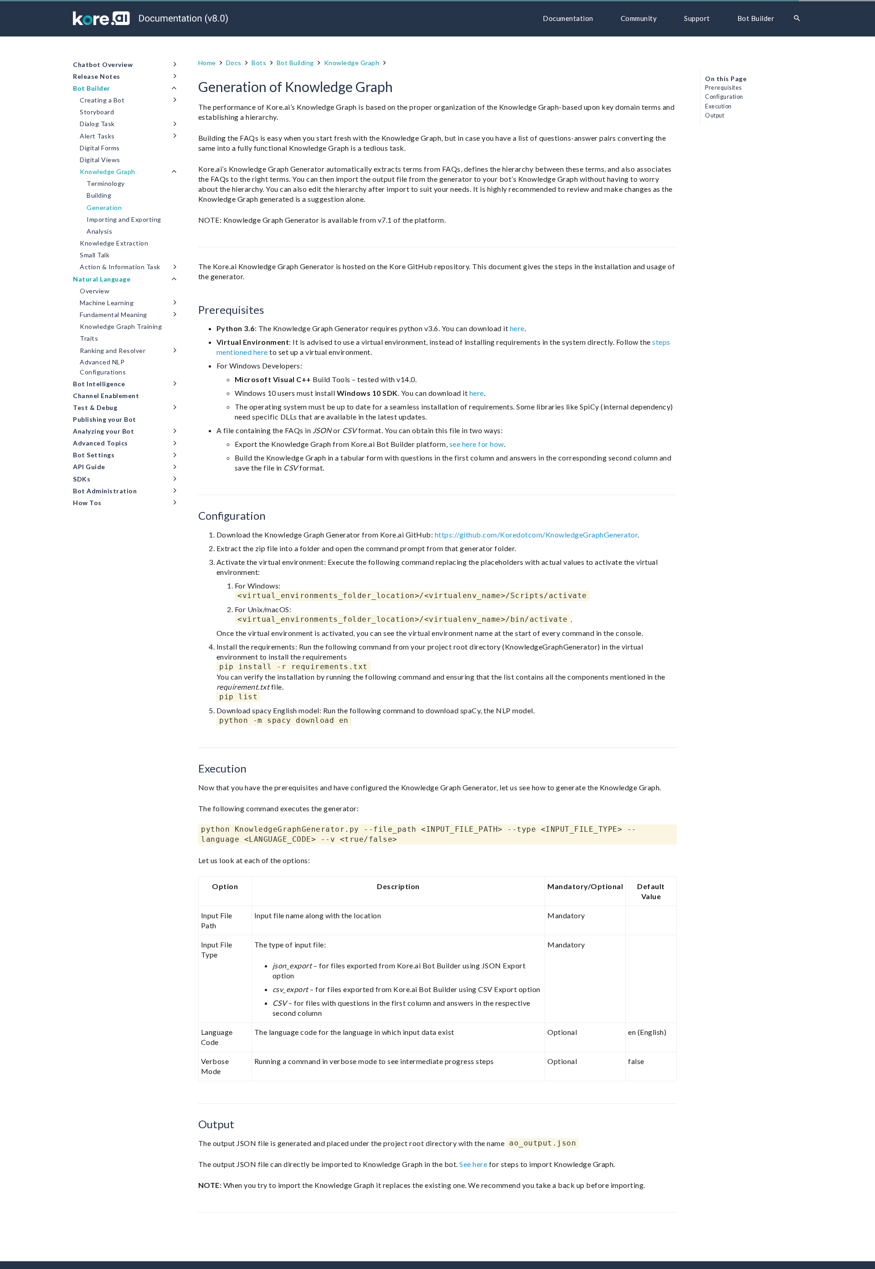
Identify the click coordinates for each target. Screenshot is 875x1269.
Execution (718, 106)
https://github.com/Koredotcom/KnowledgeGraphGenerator (536, 534)
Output (714, 115)
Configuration (724, 96)
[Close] (810, 18)
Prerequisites (723, 87)
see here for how (476, 444)
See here (473, 1164)
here (517, 328)
